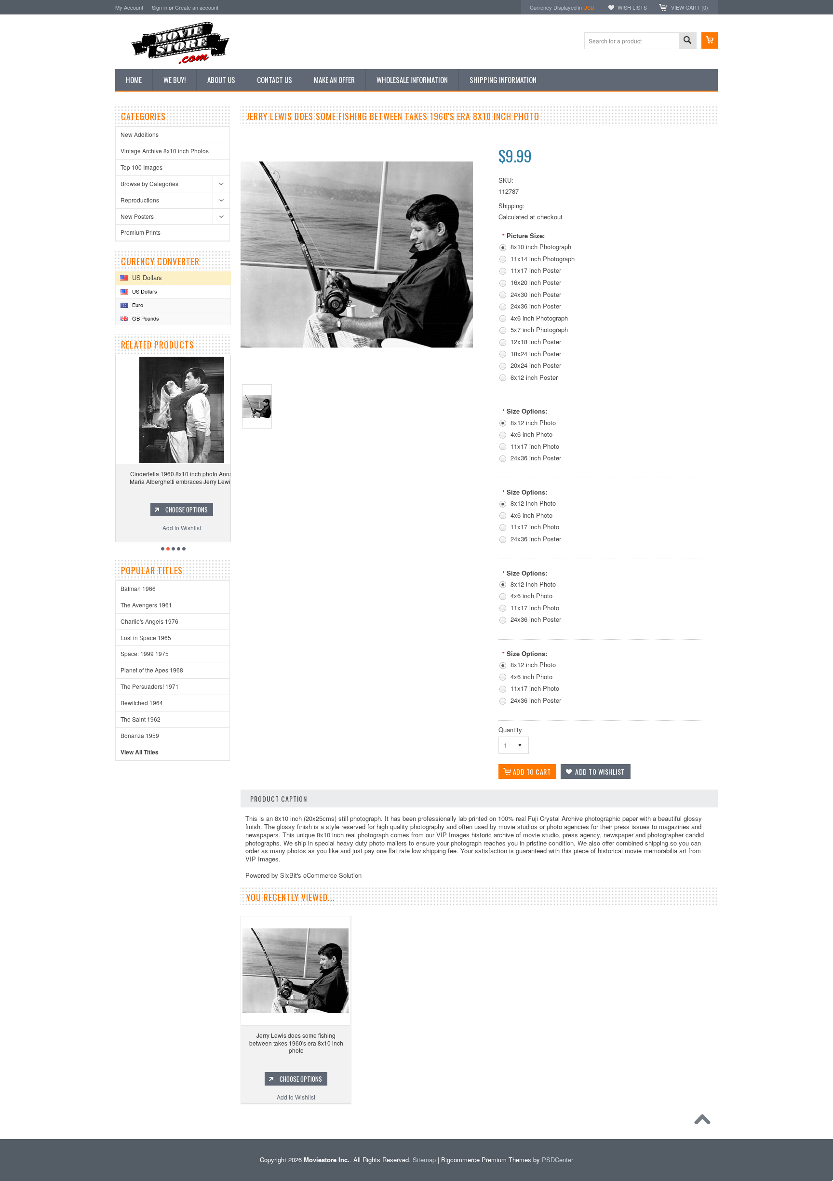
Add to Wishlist (173, 527)
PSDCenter (557, 1159)
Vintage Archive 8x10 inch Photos (165, 151)
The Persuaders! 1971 (150, 686)
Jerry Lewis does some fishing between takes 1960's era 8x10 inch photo (296, 1042)
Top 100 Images (141, 167)
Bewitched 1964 (142, 702)
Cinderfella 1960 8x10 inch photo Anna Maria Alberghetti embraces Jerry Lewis (173, 477)
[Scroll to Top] (704, 1121)
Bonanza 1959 (140, 735)
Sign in (159, 7)
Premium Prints (141, 232)
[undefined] (357, 344)
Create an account (196, 7)
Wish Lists (632, 7)
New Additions (140, 134)
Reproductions (140, 200)
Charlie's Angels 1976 (149, 621)
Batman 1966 (138, 588)
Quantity (510, 729)
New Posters (137, 216)
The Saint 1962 (141, 719)
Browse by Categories (149, 183)
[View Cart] (709, 40)
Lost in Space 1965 (146, 637)
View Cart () (689, 7)
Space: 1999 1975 (145, 653)
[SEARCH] (687, 41)
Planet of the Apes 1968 (152, 670)
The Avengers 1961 (146, 605)
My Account (129, 7)
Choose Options (178, 509)
